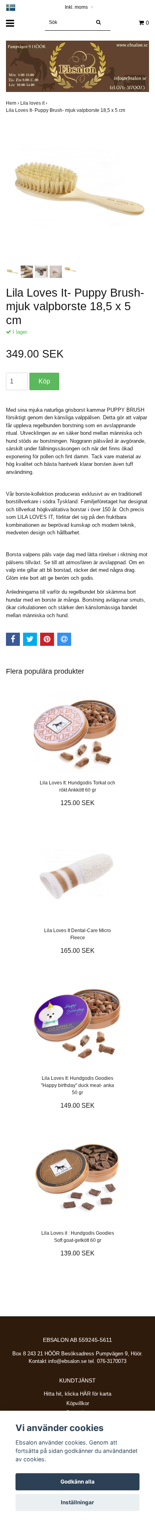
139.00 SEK (77, 1253)
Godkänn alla (77, 1481)
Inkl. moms (79, 7)
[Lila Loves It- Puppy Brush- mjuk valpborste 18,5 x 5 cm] (77, 192)
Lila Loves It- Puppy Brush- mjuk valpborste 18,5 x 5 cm (66, 110)
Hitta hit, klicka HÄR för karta (77, 1394)
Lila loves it (34, 103)
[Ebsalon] (77, 66)
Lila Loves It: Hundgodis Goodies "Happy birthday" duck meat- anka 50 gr (77, 1085)
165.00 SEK (77, 950)
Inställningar (77, 1502)
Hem (13, 103)
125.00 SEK (77, 803)
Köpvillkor (77, 1403)
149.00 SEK (77, 1105)
